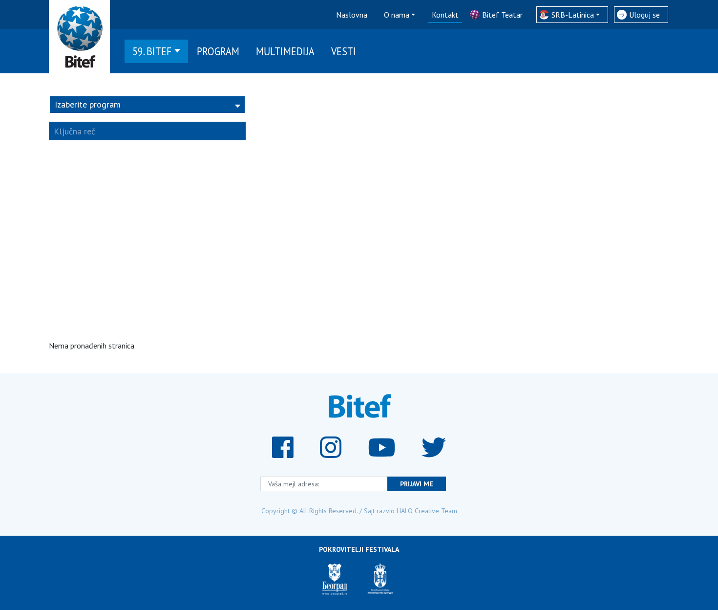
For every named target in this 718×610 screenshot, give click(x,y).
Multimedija (285, 51)
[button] (147, 104)
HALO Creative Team (427, 510)
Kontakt (445, 15)
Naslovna (351, 15)
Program (218, 51)
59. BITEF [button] (152, 51)
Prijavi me (416, 483)
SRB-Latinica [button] (572, 15)
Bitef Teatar (502, 15)
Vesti (343, 51)
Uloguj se (644, 15)
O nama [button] (396, 15)
